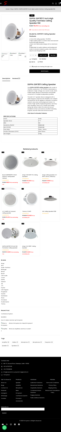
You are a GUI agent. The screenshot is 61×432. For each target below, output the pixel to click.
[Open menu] (1, 3)
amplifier (5, 342)
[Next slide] (25, 56)
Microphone (19, 388)
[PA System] (5, 3)
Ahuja (2, 263)
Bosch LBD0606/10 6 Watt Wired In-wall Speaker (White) (9, 176)
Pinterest (3, 390)
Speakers (3, 317)
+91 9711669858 (7, 369)
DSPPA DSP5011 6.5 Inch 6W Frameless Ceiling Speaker (10, 247)
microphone (25, 342)
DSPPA (3, 279)
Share (41, 62)
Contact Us (4, 388)
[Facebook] (19, 424)
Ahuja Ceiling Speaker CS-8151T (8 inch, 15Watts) (49, 175)
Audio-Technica (5, 267)
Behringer (4, 269)
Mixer (17, 390)
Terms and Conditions (52, 382)
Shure (2, 298)
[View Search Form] (53, 3)
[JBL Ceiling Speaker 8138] (50, 198)
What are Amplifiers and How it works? (20, 329)
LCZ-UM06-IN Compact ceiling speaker (9, 212)
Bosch (3, 273)
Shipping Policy (52, 388)
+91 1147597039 (7, 366)
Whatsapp (4, 395)
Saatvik (3, 294)
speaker (5, 345)
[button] (5, 57)
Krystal (3, 287)
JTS (2, 285)
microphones (37, 342)
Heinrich (3, 281)
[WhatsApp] (6, 424)
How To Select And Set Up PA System (12, 320)
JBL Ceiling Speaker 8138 (49, 211)
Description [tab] (6, 78)
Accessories (19, 401)
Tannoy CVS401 (26, 211)
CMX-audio (4, 275)
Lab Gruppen (4, 289)
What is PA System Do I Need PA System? (21, 323)
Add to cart (43, 55)
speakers (15, 345)
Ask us (33, 62)
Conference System (7, 314)
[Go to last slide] (2, 56)
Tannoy (3, 304)
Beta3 (3, 271)
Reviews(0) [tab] (16, 78)
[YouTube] (2, 424)
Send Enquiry (44, 71)
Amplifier (18, 385)
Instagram (4, 393)
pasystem (49, 342)
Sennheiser (4, 296)
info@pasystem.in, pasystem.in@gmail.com (15, 372)
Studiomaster (5, 302)
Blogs (2, 385)
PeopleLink (4, 292)
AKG (2, 265)
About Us (3, 382)
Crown (3, 277)
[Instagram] (10, 424)
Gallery (15, 342)
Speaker (18, 382)
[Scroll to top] (57, 424)
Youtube (3, 398)
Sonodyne (4, 300)
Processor (19, 398)
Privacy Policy (52, 385)
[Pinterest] (15, 424)
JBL (2, 283)
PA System (6, 375)
